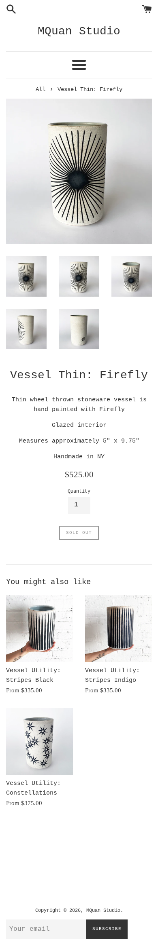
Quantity (79, 491)
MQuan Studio (79, 31)
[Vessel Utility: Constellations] (39, 741)
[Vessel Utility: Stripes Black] (39, 628)
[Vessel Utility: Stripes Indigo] (118, 628)
